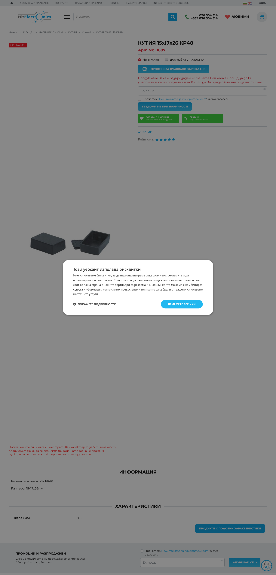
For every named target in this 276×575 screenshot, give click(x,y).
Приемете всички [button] (182, 304)
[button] (94, 304)
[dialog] (138, 287)
